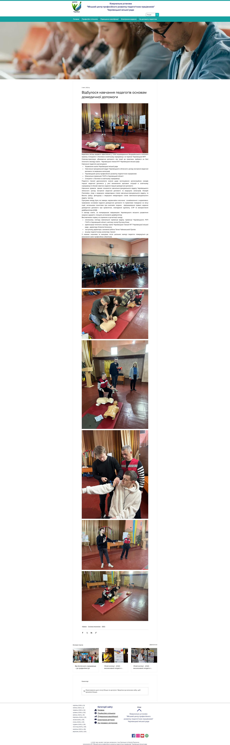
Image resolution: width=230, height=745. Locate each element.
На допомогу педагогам (107, 723)
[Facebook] (133, 735)
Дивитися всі (153, 644)
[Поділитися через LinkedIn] (91, 633)
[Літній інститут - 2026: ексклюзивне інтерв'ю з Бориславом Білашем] (144, 655)
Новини (84, 626)
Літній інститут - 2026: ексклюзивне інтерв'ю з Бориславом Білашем (142, 667)
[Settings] (95, 713)
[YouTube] (142, 735)
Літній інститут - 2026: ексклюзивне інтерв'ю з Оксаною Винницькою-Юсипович (113, 667)
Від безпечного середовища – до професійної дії (85, 667)
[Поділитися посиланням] (96, 633)
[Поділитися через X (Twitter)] (87, 633)
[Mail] (95, 719)
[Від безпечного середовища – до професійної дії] (86, 655)
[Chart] (95, 716)
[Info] (95, 722)
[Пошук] (157, 14)
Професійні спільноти (106, 713)
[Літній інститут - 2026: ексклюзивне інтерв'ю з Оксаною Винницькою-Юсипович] (115, 655)
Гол (99, 710)
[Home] (95, 710)
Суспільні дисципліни (94, 626)
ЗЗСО (103, 626)
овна (102, 710)
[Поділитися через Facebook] (82, 633)
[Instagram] (138, 735)
